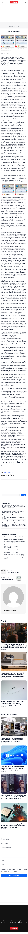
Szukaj (23, 495)
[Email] (8, 51)
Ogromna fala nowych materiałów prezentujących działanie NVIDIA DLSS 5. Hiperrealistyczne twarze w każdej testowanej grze (13, 506)
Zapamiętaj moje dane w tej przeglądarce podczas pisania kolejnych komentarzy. (14, 870)
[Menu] (2, 2)
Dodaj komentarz (14, 875)
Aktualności (18, 24)
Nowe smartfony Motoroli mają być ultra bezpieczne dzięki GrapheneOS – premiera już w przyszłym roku (14, 551)
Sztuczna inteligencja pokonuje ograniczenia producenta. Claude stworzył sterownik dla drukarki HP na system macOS (14, 556)
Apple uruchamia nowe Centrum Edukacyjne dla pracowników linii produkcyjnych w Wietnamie (13, 521)
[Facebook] (2, 51)
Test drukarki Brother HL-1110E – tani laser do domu (13, 547)
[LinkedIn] (6, 51)
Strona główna (9, 24)
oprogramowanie (8, 472)
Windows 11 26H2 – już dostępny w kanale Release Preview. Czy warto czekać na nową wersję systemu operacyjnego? (14, 525)
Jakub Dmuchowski (8, 554)
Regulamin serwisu (20, 921)
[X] (4, 51)
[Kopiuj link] (10, 51)
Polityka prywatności (13, 921)
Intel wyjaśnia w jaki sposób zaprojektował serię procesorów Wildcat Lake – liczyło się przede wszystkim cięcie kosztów (14, 543)
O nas (26, 921)
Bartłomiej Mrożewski (9, 610)
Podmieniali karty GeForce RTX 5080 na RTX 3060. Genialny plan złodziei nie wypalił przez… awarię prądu (14, 538)
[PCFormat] (14, 928)
